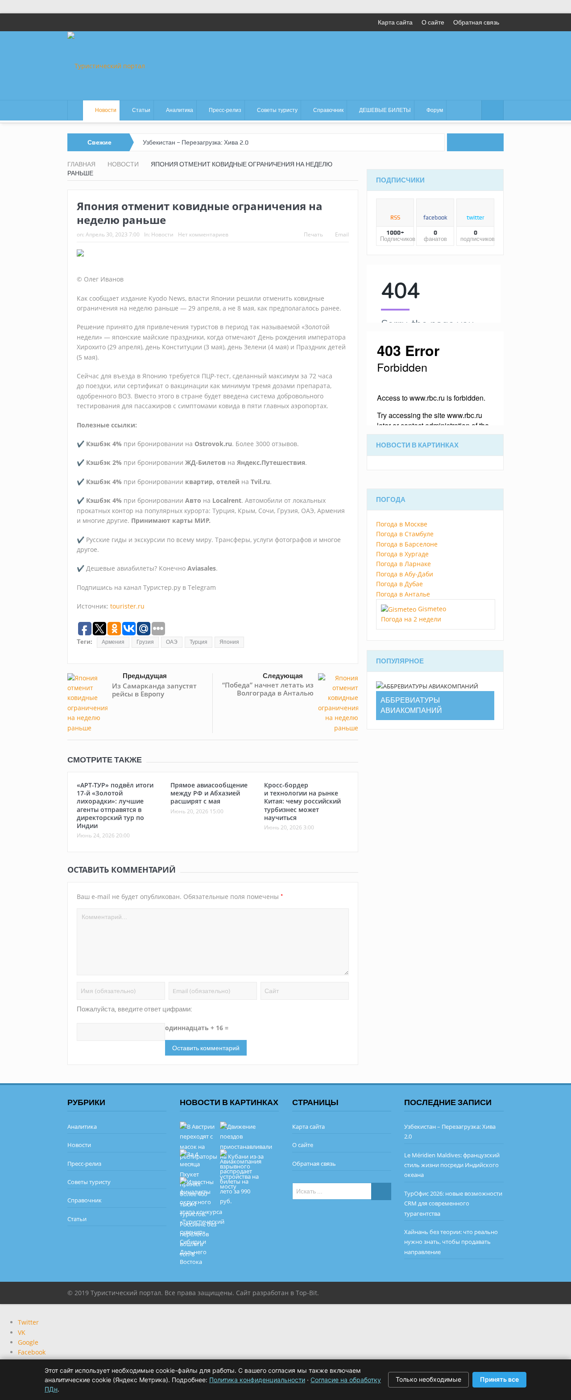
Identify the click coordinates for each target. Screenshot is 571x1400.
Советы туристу (277, 110)
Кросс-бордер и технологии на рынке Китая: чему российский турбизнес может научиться (302, 801)
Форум (434, 110)
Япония (229, 642)
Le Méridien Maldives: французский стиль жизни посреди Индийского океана (452, 1165)
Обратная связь (476, 22)
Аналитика (179, 110)
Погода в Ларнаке (403, 563)
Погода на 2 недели (411, 619)
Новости (105, 110)
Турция (198, 642)
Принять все (499, 1379)
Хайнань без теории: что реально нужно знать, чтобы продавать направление (451, 1242)
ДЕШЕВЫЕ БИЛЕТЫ (385, 110)
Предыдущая (145, 676)
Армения (113, 642)
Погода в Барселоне (407, 544)
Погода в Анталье (403, 594)
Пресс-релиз (225, 110)
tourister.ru (127, 606)
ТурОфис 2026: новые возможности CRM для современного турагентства (453, 1203)
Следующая (283, 676)
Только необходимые (428, 1379)
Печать (313, 234)
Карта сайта (395, 22)
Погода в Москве (401, 524)
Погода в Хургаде (402, 554)
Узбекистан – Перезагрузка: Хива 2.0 (195, 142)
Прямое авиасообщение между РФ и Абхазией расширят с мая (209, 793)
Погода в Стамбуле (405, 534)
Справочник (328, 110)
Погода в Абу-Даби (404, 574)
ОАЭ (172, 642)
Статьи (141, 110)
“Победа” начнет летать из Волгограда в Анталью (268, 688)
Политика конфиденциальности (257, 1379)
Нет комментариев (203, 234)
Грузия (145, 642)
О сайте (433, 22)
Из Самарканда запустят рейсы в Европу (154, 689)
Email (342, 234)
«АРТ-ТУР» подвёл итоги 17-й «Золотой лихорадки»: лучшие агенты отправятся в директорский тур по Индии (115, 805)
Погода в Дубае (399, 584)
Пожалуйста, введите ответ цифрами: (134, 1009)
